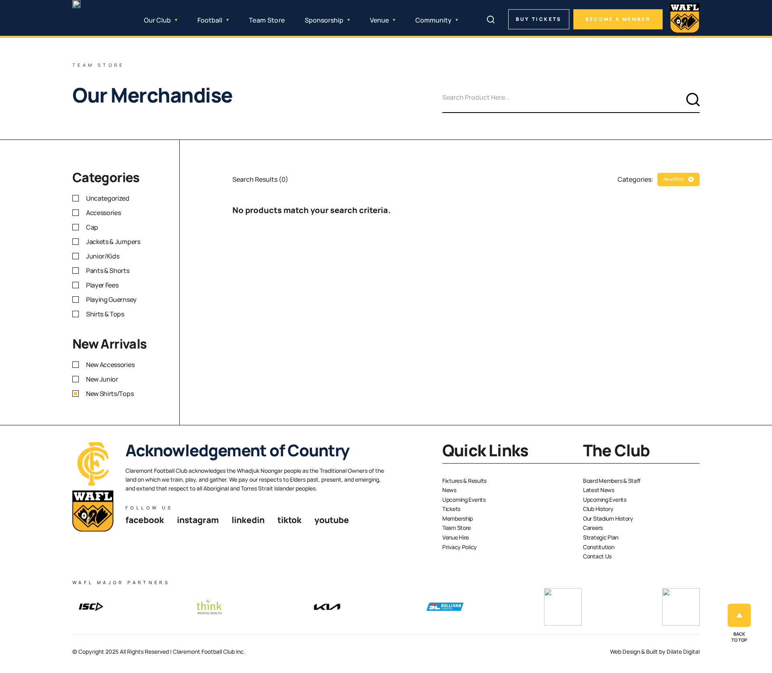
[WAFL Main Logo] (685, 18)
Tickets (451, 509)
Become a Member (618, 19)
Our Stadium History (608, 518)
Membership (457, 518)
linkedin (248, 519)
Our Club (157, 20)
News (449, 490)
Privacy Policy (459, 547)
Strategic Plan (600, 537)
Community (433, 20)
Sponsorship (324, 20)
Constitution (598, 547)
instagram (198, 519)
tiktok (289, 519)
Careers (593, 527)
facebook (144, 519)
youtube (331, 519)
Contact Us (597, 556)
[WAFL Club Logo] (90, 22)
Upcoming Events (464, 499)
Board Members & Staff (612, 480)
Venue (379, 20)
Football (209, 20)
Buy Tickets (539, 19)
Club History (598, 509)
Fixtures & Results (464, 480)
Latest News (598, 490)
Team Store (267, 20)
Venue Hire (455, 537)
